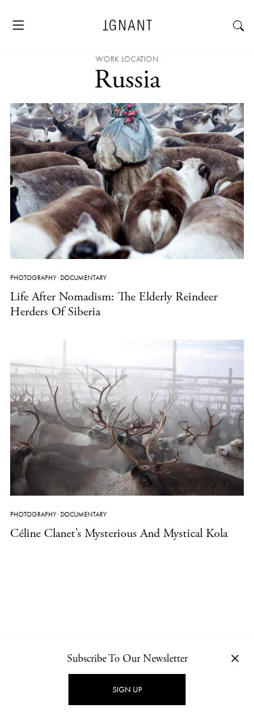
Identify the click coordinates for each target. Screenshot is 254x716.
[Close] (235, 658)
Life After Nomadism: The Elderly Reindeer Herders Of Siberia (113, 304)
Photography (33, 277)
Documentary (83, 277)
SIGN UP (127, 689)
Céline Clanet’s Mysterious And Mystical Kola (119, 533)
